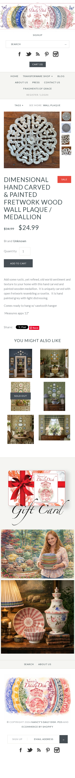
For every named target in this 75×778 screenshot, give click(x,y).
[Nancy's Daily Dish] (37, 2)
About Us (21, 82)
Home (14, 76)
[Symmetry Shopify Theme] (37, 527)
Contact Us (52, 82)
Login (44, 94)
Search (29, 664)
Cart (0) (37, 64)
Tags (19, 105)
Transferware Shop (38, 76)
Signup (37, 35)
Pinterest (46, 54)
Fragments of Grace (37, 88)
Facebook (19, 54)
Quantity (10, 251)
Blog (61, 76)
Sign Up (17, 739)
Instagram (55, 54)
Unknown (19, 241)
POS (60, 722)
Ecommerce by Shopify (37, 726)
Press (36, 82)
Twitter (28, 54)
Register (32, 94)
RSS (37, 54)
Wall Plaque (52, 105)
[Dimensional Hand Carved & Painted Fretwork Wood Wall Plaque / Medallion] (32, 114)
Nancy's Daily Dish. (44, 722)
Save (35, 327)
